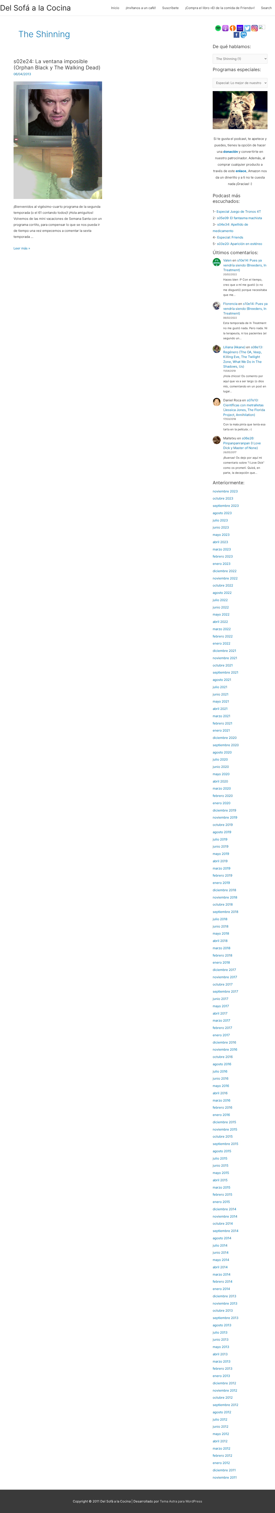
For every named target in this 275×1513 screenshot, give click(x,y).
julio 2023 (220, 520)
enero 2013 (221, 1376)
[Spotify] (218, 28)
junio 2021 (220, 694)
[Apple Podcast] (225, 28)
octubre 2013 (223, 1310)
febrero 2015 (222, 1194)
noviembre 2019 (225, 817)
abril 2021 (220, 709)
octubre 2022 (223, 585)
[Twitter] (247, 28)
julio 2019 (220, 839)
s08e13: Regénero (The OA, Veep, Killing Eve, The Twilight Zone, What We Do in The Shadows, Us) (243, 356)
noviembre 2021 (225, 658)
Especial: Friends (230, 237)
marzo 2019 (221, 868)
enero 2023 (222, 564)
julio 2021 (220, 687)
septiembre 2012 (225, 1405)
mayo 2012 (221, 1434)
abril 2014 (220, 1267)
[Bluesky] (262, 28)
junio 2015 (220, 1165)
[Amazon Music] (240, 28)
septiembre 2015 (225, 1144)
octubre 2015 (223, 1136)
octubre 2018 (223, 904)
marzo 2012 (221, 1448)
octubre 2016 (223, 1057)
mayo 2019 (221, 854)
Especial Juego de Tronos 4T (239, 211)
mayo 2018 (221, 933)
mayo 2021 (221, 701)
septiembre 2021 (225, 672)
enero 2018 (221, 962)
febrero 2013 (222, 1368)
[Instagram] (254, 28)
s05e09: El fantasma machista (239, 218)
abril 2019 (220, 861)
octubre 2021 (223, 665)
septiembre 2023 (226, 506)
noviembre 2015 (225, 1129)
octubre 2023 (223, 498)
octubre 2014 (223, 1223)
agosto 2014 (222, 1238)
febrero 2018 (222, 955)
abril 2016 (220, 1093)
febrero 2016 (222, 1107)
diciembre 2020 (225, 738)
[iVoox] (232, 28)
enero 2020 (221, 803)
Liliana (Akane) (234, 347)
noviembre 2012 (225, 1390)
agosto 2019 (222, 832)
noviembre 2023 (225, 491)
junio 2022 (221, 607)
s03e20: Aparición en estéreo (239, 244)
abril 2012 (220, 1441)
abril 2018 (220, 941)
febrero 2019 (222, 875)
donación (230, 152)
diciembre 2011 (224, 1470)
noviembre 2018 (225, 897)
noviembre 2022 (225, 578)
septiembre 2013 (225, 1318)
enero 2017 (221, 1035)
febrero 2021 (222, 723)
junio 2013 (221, 1339)
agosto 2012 (222, 1412)
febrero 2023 (223, 556)
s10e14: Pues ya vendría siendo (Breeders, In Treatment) (244, 265)
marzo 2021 (221, 716)
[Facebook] (236, 35)
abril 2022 (220, 622)
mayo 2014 (221, 1260)
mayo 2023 (221, 535)
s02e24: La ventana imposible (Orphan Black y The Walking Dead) (57, 64)
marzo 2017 (221, 1020)
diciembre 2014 (224, 1209)
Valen (227, 260)
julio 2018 (220, 919)
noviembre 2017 (225, 977)
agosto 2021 (222, 680)
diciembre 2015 (224, 1122)
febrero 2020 (223, 796)
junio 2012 (220, 1426)
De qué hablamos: (232, 46)
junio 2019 (220, 846)
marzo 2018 (221, 948)
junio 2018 (220, 926)
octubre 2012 (223, 1397)
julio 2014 (220, 1245)
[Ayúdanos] (240, 110)
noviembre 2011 (225, 1477)
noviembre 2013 (225, 1303)
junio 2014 (221, 1252)
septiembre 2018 (225, 912)
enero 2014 (221, 1289)
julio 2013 (220, 1332)
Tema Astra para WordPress (181, 1501)
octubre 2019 (223, 825)
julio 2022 (220, 600)
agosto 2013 (222, 1325)
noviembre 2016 (225, 1049)
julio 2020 (220, 759)
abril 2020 (220, 781)
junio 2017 (220, 999)
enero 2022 (221, 643)
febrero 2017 (222, 1028)
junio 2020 (221, 767)
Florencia (230, 304)
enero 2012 (221, 1463)
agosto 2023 (222, 513)
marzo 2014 (222, 1274)
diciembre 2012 (224, 1383)
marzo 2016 (221, 1100)
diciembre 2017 (224, 970)
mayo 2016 (221, 1086)
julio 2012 (220, 1419)
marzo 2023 (222, 549)
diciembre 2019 (224, 810)
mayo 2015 (221, 1173)
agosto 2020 (222, 752)
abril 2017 (220, 1013)
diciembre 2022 (225, 571)
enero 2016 (221, 1115)
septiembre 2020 (226, 745)
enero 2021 (221, 730)
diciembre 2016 (224, 1042)
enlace (241, 171)
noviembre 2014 (225, 1216)
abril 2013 (220, 1354)
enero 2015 (221, 1202)
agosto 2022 (222, 593)
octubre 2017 (223, 984)
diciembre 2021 (224, 651)
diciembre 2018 (224, 890)
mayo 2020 (221, 774)
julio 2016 (220, 1071)
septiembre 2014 (225, 1231)
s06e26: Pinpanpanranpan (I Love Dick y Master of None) (242, 443)
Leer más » (22, 248)
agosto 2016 (222, 1064)
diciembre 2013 (224, 1296)
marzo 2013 (222, 1361)
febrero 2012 (222, 1455)
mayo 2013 (221, 1347)
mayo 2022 (221, 614)
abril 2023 (220, 542)
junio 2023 (221, 527)
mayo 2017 (221, 1006)
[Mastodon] (244, 35)
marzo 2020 (222, 788)
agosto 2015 (222, 1151)
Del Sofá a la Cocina (35, 7)
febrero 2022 (223, 636)
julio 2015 (220, 1158)
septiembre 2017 (225, 991)
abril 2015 (220, 1180)
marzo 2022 (222, 629)
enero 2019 (221, 883)
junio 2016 (220, 1078)
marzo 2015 (221, 1187)
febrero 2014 (222, 1281)
